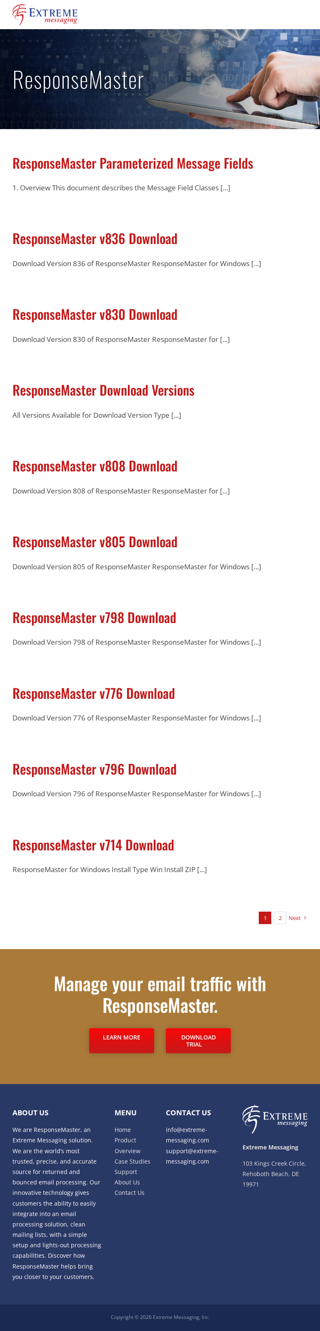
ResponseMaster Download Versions (103, 389)
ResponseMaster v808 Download (95, 465)
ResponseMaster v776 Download (93, 693)
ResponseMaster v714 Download (93, 844)
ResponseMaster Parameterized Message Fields (132, 162)
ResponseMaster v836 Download (95, 238)
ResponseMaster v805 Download (95, 541)
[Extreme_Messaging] (45, 7)
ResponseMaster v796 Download (94, 768)
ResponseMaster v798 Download (94, 617)
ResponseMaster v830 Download (95, 314)
